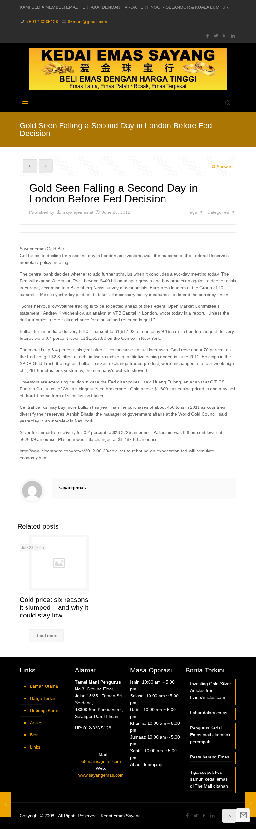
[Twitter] (216, 35)
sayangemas (75, 212)
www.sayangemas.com (101, 775)
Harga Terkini (43, 698)
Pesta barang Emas (209, 756)
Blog (34, 734)
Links (35, 746)
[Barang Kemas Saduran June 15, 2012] (5, 804)
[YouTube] (224, 35)
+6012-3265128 (42, 21)
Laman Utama (44, 686)
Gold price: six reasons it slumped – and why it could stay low (54, 607)
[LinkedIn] (233, 35)
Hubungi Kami (44, 710)
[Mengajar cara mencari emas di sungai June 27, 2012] (250, 804)
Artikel (36, 722)
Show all (225, 166)
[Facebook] (207, 35)
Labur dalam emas (208, 712)
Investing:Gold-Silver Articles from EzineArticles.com (210, 690)
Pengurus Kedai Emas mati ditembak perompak (210, 734)
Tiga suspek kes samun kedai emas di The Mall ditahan (209, 779)
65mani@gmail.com (87, 21)
